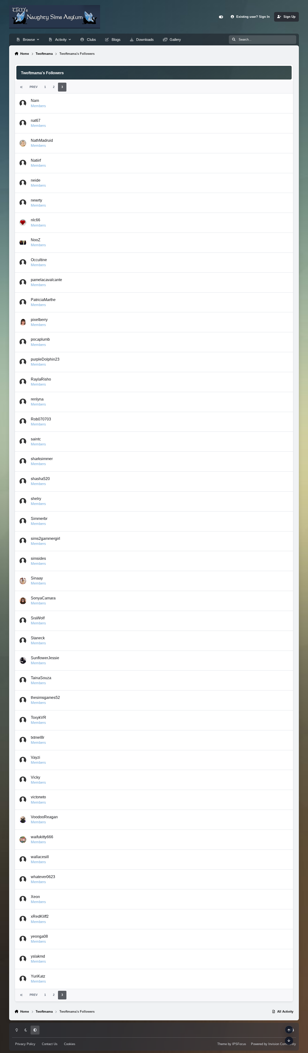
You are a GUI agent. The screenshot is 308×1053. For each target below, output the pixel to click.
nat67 (35, 120)
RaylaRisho (41, 379)
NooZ (35, 240)
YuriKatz (38, 976)
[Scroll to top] (289, 1030)
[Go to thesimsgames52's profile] (22, 700)
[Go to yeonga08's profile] (22, 939)
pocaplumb (40, 339)
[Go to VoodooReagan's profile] (22, 819)
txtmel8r (37, 737)
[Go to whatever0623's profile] (22, 879)
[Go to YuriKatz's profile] (22, 979)
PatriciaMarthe (43, 299)
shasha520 (40, 478)
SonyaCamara (43, 598)
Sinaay (37, 578)
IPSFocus (239, 1044)
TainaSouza (41, 678)
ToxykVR (38, 717)
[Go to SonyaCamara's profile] (22, 600)
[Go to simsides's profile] (22, 561)
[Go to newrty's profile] (22, 202)
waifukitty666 (42, 837)
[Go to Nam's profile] (22, 103)
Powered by (273, 1044)
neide (35, 180)
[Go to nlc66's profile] (22, 222)
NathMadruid (42, 140)
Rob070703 (41, 419)
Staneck (38, 638)
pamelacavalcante (46, 279)
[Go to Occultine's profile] (22, 262)
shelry (36, 498)
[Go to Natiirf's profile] (22, 163)
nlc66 (35, 220)
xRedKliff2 (40, 916)
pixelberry (39, 319)
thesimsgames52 (45, 697)
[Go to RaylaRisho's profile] (22, 382)
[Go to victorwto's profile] (22, 799)
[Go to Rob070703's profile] (22, 421)
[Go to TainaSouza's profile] (22, 680)
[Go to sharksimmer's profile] (22, 461)
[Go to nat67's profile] (22, 123)
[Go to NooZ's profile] (22, 242)
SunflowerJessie (45, 658)
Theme (222, 1044)
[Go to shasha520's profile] (22, 481)
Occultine (39, 260)
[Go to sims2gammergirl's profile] (22, 541)
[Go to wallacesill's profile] (22, 859)
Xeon (35, 896)
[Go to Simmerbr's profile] (22, 521)
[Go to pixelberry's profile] (22, 322)
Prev (34, 87)
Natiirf (36, 160)
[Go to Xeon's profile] (22, 899)
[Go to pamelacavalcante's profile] (22, 282)
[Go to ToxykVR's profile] (22, 720)
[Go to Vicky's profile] (22, 779)
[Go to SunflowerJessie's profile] (22, 660)
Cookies (69, 1044)
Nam (35, 100)
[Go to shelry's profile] (22, 501)
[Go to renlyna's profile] (22, 402)
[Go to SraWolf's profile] (22, 620)
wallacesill (40, 857)
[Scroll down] (289, 1041)
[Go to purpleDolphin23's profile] (22, 362)
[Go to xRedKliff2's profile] (22, 919)
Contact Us (50, 1044)
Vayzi (35, 757)
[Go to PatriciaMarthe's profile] (22, 302)
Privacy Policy (25, 1044)
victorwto (38, 797)
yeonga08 (39, 936)
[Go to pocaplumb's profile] (22, 342)
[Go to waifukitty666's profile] (22, 839)
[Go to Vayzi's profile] (22, 760)
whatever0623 (43, 876)
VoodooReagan (44, 817)
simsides (38, 558)
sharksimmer (42, 458)
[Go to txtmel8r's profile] (22, 740)
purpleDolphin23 (45, 359)
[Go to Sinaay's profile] (22, 581)
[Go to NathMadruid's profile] (22, 143)
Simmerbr (39, 518)
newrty (36, 200)
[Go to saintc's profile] (22, 441)
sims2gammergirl (45, 538)
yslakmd (38, 956)
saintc (36, 439)
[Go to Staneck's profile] (22, 640)
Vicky (35, 777)
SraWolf (38, 618)
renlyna (37, 399)
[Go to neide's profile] (22, 183)
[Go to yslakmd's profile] (22, 959)
